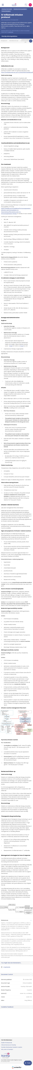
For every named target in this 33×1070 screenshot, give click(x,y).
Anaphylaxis (6, 967)
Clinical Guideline (6, 11)
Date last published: (6, 979)
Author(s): (4, 993)
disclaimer (10, 32)
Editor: (2, 1000)
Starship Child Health (7, 9)
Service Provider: (5, 986)
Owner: (3, 997)
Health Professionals (6, 1042)
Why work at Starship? (7, 1049)
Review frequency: (6, 990)
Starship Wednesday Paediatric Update (11, 1047)
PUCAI (21, 346)
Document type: (5, 983)
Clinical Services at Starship (8, 1045)
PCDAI (10, 346)
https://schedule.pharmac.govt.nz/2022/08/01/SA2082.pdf (17, 72)
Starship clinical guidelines (20, 9)
